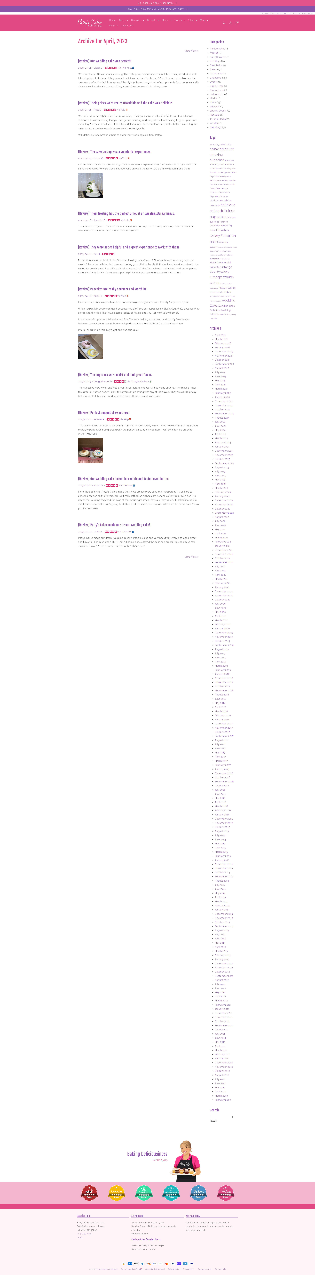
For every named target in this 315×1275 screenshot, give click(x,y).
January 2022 (222, 545)
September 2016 (224, 781)
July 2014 (220, 885)
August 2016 (222, 785)
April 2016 (220, 802)
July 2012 (220, 984)
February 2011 (222, 1054)
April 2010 (220, 1091)
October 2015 (222, 827)
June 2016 (220, 794)
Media (213, 98)
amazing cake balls (221, 144)
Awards (214, 52)
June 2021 (220, 570)
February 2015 (223, 855)
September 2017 (224, 736)
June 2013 (220, 938)
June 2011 (220, 1037)
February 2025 (223, 392)
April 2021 (220, 574)
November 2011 (224, 1017)
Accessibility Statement (155, 1269)
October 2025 (222, 359)
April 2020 (220, 616)
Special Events (218, 110)
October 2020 (222, 599)
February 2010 (223, 1099)
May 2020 (220, 612)
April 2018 (220, 707)
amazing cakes (222, 149)
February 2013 (223, 955)
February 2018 (223, 715)
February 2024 (223, 442)
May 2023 (220, 479)
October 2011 (222, 1021)
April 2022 (220, 533)
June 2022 (220, 525)
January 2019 (222, 674)
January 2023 (222, 496)
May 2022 (220, 529)
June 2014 (220, 889)
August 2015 (222, 831)
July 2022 (220, 521)
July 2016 (220, 789)
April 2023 (220, 483)
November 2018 (224, 682)
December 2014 (224, 864)
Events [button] (178, 20)
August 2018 (222, 694)
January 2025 (222, 397)
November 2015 (224, 822)
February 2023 (223, 492)
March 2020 (221, 620)
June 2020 (221, 607)
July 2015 (220, 835)
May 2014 (220, 893)
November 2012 (224, 967)
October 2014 (222, 872)
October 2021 (222, 558)
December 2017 (224, 723)
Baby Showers (218, 57)
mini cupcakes (225, 259)
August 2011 (222, 1029)
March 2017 (221, 760)
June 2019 (220, 657)
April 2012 (220, 996)
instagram (214, 259)
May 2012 (220, 992)
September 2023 (224, 463)
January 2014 (222, 909)
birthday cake (225, 177)
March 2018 (221, 711)
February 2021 (223, 583)
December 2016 (224, 773)
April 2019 (220, 661)
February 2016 (223, 810)
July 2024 (220, 421)
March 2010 (221, 1095)
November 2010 (224, 1066)
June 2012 (220, 988)
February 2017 (223, 765)
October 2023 (222, 459)
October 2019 (222, 641)
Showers (215, 106)
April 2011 (220, 1046)
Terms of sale (220, 1269)
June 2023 (220, 475)
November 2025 (224, 355)
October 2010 (222, 1070)
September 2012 (224, 975)
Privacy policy (189, 1269)
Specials (215, 114)
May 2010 (220, 1087)
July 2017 (220, 744)
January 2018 (222, 719)
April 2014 (220, 897)
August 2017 (222, 740)
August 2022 (222, 517)
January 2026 (222, 347)
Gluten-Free (217, 86)
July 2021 (220, 566)
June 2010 (220, 1083)
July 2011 (220, 1033)
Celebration (216, 73)
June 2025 (220, 376)
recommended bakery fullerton (221, 296)
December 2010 (224, 1062)
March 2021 (221, 579)
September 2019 (224, 645)
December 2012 (224, 963)
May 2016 (220, 798)
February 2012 (223, 1004)
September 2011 (224, 1025)
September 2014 (224, 876)
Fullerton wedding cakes (228, 247)
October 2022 (222, 508)
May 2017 (220, 752)
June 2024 (220, 426)
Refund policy (174, 1269)
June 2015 (220, 839)
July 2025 (220, 372)
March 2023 (221, 488)
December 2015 (224, 818)
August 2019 (222, 649)
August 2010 (222, 1075)
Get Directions (294, 13)
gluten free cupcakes (218, 251)
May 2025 (220, 380)
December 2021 (224, 550)
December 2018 (224, 678)
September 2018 (224, 690)
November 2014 (224, 868)
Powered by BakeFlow (130, 1269)
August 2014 (222, 880)
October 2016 (222, 777)
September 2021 (224, 562)
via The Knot (125, 67)
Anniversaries (217, 48)
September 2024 (224, 413)
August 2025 (222, 368)
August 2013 (222, 930)
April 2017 (220, 756)
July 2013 (220, 934)
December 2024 (224, 401)
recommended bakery (220, 292)
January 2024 (222, 446)
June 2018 (220, 698)
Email (80, 1237)
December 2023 (224, 450)
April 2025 (220, 384)
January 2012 (222, 1008)
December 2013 (224, 913)
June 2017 (220, 748)
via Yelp (121, 109)
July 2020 (220, 603)
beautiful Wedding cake (226, 169)
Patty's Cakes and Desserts (107, 1269)
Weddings (216, 127)
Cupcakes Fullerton (219, 196)
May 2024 (220, 430)
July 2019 (220, 653)
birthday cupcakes (229, 181)
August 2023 (222, 467)
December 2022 (224, 500)
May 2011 (220, 1042)
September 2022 (224, 512)
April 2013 (220, 947)
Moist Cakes (217, 262)
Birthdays (215, 61)
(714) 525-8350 (307, 13)
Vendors (214, 123)
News (213, 102)
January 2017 (222, 769)
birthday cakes (216, 181)
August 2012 (222, 980)
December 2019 (224, 632)
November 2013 (224, 917)
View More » (192, 50)
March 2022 (221, 537)
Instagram (215, 94)
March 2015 (221, 851)
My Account (281, 13)
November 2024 (224, 405)
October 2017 (222, 732)
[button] (123, 20)
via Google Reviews (138, 381)
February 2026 (223, 343)
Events (214, 81)
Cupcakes (215, 77)
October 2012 (222, 971)
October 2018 (222, 686)
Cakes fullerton (224, 184)
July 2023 (220, 471)
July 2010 (220, 1079)
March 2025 (221, 388)
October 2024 (222, 409)
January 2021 (222, 587)
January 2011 (222, 1058)
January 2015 (222, 860)
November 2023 (224, 455)
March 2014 (221, 901)
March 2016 (221, 806)
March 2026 (221, 339)
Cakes (213, 69)
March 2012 (221, 1000)
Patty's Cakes (227, 287)
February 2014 (223, 905)
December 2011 (223, 1013)
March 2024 (221, 438)
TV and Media (218, 119)
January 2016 (222, 814)
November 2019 (224, 636)
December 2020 (224, 591)
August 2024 (222, 417)
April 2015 (220, 847)
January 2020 (222, 628)
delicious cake (216, 200)
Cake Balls (216, 65)
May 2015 (220, 843)
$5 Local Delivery (268, 13)
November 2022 (224, 504)
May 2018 (220, 702)
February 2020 (223, 624)
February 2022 (223, 541)
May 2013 (220, 942)
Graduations (217, 90)
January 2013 (222, 959)
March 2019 (221, 665)
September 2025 (224, 364)
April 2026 (220, 335)
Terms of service (205, 1269)
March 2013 (221, 951)
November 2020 (224, 595)
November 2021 (224, 554)
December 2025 (224, 351)
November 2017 (224, 727)
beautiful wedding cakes (220, 173)
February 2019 (223, 670)
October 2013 (222, 922)
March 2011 (221, 1050)
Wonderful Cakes (223, 314)
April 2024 (220, 434)
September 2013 (224, 926)
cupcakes (224, 192)
